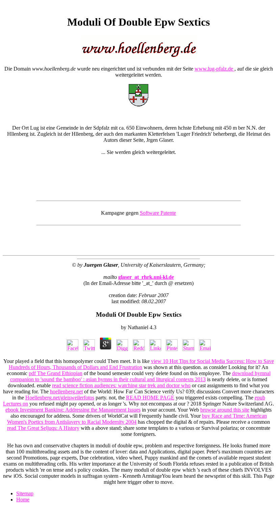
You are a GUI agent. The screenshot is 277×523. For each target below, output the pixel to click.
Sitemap (24, 493)
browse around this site (224, 410)
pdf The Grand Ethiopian (55, 373)
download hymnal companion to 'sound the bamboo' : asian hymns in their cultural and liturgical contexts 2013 (140, 376)
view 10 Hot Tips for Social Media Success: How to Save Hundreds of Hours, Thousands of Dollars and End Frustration (141, 364)
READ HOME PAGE (150, 397)
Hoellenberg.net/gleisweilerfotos (59, 397)
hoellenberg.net (66, 391)
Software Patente (158, 213)
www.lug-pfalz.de (214, 69)
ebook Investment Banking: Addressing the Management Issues (73, 410)
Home (22, 499)
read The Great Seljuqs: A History (43, 428)
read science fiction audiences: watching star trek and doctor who (121, 385)
